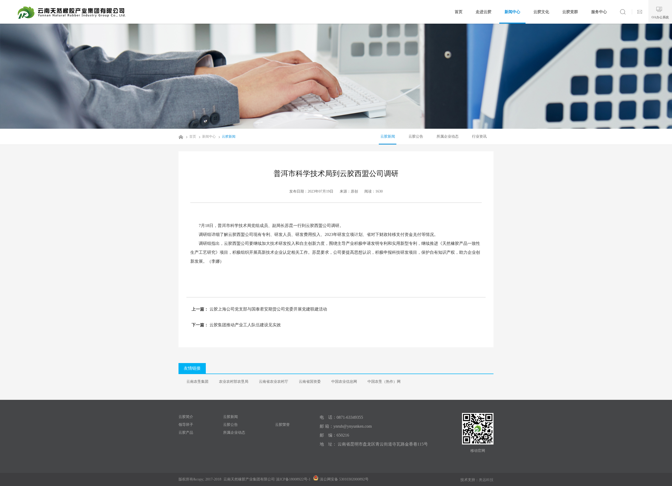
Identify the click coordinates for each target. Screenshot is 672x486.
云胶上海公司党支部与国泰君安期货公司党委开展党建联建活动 (267, 309)
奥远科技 (486, 480)
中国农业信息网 (344, 382)
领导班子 (185, 425)
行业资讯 (479, 136)
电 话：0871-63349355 (341, 417)
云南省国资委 (310, 382)
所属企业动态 (448, 136)
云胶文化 (541, 12)
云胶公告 (415, 136)
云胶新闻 (228, 136)
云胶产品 (185, 433)
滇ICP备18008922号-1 (293, 479)
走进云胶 (483, 12)
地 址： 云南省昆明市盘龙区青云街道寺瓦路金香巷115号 (374, 444)
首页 (459, 12)
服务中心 (599, 12)
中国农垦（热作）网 (384, 382)
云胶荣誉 (282, 425)
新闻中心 (512, 12)
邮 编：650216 (334, 435)
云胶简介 (185, 417)
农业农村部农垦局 (233, 382)
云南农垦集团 (197, 382)
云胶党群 (570, 12)
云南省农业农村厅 (273, 382)
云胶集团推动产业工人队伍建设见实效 (244, 325)
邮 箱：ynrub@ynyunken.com (346, 426)
